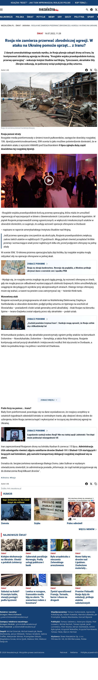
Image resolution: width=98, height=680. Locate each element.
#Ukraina (5, 477)
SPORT (90, 17)
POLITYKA (79, 17)
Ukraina (26, 25)
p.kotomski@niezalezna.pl (24, 627)
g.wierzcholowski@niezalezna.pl (14, 617)
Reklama (74, 652)
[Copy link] (95, 70)
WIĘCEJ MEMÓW (86, 529)
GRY (60, 17)
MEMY (51, 17)
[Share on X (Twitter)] (91, 70)
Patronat (63, 652)
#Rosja (13, 477)
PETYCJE (40, 17)
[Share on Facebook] (86, 70)
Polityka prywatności (89, 652)
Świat (18, 25)
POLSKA (20, 17)
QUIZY (68, 17)
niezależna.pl (7, 25)
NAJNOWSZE (6, 17)
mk (7, 70)
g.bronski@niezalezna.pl (26, 624)
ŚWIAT (30, 17)
